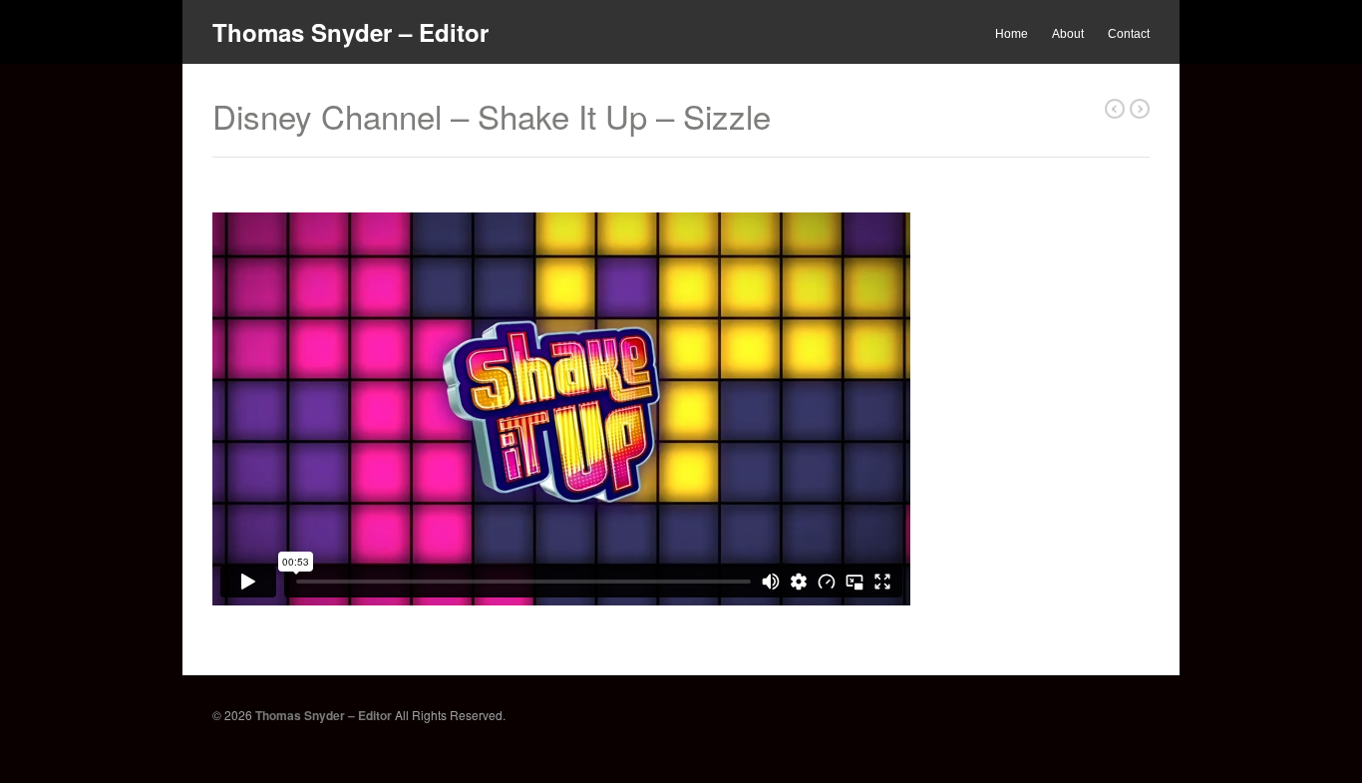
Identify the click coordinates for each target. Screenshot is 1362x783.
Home (1011, 34)
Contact (1129, 34)
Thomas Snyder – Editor (350, 32)
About (1068, 34)
